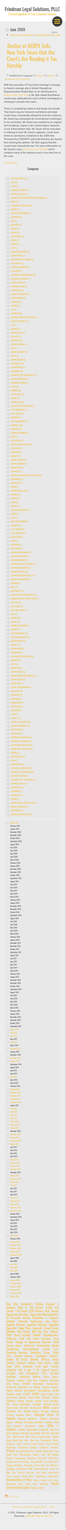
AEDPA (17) (15, 202)
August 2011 (14, 1182)
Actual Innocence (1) (19, 194)
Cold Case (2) (16, 271)
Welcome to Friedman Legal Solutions (29, 1507)
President (54, 1447)
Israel (18, 1394)
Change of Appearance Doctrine (33, 1342)
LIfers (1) (14, 541)
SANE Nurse (53, 1458)
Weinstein (34, 1488)
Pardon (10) (16, 618)
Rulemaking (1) (17, 707)
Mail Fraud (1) (16, 549)
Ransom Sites (48, 1451)
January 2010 (14, 1242)
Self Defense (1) (17, 730)
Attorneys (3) (16, 217)
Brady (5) (15, 241)
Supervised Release (41, 1469)
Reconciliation (25, 1455)
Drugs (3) (15, 356)
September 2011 (15, 1179)
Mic (19, 1411)
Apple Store (24, 1328)
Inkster (9, 1391)
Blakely (54, 1331)
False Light (41, 1366)
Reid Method (52, 1455)
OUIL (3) (14, 614)
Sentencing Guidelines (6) (21, 738)
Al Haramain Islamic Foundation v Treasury (32, 1318)
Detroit (34, 1359)
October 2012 (14, 1138)
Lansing (20, 1401)
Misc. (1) (14, 587)
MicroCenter (30, 1426)
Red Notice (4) (16, 695)
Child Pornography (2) (20, 252)
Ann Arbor (52, 1321)
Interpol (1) (15, 499)
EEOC (17, 1366)
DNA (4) (14, 348)
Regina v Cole (39, 1455)
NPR (27, 1437)
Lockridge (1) (16, 545)
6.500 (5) (14, 187)
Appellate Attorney (37, 1325)
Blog (52, 1507)
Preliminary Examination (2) (22, 657)
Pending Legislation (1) (20, 626)
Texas (14, 1473)
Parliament (10, 1444)
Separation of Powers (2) (21, 741)
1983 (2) (14, 183)
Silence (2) (15, 753)
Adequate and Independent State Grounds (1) (29, 198)
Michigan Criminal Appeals (21, 35)
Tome (38, 1473)
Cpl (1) (13, 310)
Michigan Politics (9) (19, 572)
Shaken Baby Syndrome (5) (21, 749)
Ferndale (10, 1373)
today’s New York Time (16, 95)
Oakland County (44, 1437)
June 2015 (13, 1036)
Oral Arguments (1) (19, 610)
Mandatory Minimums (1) (21, 553)
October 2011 (14, 1176)
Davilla (11, 1359)
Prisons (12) (16, 661)
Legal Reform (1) (17, 530)
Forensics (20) (17, 426)
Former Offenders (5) (19, 433)
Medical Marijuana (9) (20, 557)
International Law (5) (19, 491)
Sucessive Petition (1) (19, 776)
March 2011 (14, 1198)
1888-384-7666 (32, 1516)
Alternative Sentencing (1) (21, 206)
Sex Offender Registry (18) (21, 745)
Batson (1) (15, 229)
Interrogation (30, 1391)
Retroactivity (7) (18, 703)
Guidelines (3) (16, 452)
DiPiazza (45, 1359)
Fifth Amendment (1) (19, 410)
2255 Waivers (36, 1311)
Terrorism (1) (16, 792)
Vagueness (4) (16, 795)
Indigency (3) (16, 472)
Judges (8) (15, 506)
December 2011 (15, 1169)
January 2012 (14, 1166)
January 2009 (14, 1280)
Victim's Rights (27, 1477)
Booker (37, 1335)
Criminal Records (23, 1356)
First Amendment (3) (19, 422)
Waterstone (44, 1484)
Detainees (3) (16, 337)
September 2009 (42, 35)
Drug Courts (44, 1363)
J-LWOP (26, 1394)
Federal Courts (50, 1370)
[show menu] (57, 21)
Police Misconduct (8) (20, 637)
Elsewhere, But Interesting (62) (23, 375)
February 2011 (15, 1201)
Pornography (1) (18, 649)
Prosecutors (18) (18, 680)
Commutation (31, 1349)
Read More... (12, 163)
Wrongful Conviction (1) (21, 815)
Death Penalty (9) (18, 333)
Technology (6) (17, 788)
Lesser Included (50, 1401)
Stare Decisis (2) (17, 765)
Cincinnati (29, 1345)
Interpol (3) (15, 495)
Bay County (23, 1331)
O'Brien (34, 1437)
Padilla (55, 1440)
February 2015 (15, 1049)
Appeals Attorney (15, 1325)
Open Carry (34, 1440)
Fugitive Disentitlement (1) (21, 445)
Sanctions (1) (16, 711)
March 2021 (14, 823)
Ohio (26, 1440)
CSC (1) (13, 325)
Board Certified (22, 1335)
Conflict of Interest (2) (20, 294)
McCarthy (24, 1408)
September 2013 (15, 1102)
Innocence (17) (17, 483)
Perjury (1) (15, 630)
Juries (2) (14, 514)
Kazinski (47, 1398)
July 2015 (13, 1033)
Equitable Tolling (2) (19, 383)
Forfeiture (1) (16, 429)
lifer (8, 1404)
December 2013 (15, 1093)
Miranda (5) (15, 583)
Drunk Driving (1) (18, 360)
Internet (18, 1391)
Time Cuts (30, 1473)
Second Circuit (12, 1462)
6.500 (50, 1307)
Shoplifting (10, 1469)
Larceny (29, 1401)
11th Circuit (21, 1311)
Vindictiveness (40, 1477)
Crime (47, 1352)
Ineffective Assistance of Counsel (23, 1387)
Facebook (28, 1366)
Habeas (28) (15, 456)
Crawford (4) (16, 314)
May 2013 (13, 1115)
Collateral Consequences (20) (23, 275)
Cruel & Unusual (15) (19, 321)
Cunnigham (41, 1356)
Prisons (10, 1451)
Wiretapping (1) (17, 811)
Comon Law (50, 1349)
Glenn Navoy (51, 1377)
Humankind (38, 1384)
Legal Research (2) (18, 533)
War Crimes (53, 1480)
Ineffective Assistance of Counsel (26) (26, 476)
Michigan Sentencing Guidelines (29, 1422)
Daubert (54, 1356)
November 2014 (15, 1058)
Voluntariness (53, 1477)
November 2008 (15, 1287)
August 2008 (14, 1296)
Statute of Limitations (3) (21, 768)
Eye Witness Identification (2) (22, 406)
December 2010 (15, 1208)
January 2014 (14, 1089)
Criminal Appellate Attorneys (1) (24, 318)
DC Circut (21, 1359)
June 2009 (13, 1264)
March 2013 (14, 1122)
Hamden (43, 1380)
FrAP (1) (14, 437)
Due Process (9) (17, 364)
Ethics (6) (15, 387)
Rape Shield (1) (17, 691)
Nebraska (25, 1433)
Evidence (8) (16, 391)
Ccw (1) (14, 248)
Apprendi (37, 1328)
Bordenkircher (50, 1335)
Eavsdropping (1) (18, 368)
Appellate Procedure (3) (20, 214)
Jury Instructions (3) (19, 522)
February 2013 (15, 1125)
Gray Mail (32, 1380)
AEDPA (51, 76)
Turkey (44, 1473)
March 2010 (14, 1236)
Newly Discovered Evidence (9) (23, 595)
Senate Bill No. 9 (51, 1462)
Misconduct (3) (17, 591)
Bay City (12, 1304)
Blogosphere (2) (17, 237)
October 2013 (14, 1099)
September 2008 (16, 1293)
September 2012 (15, 1141)
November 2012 (15, 1134)
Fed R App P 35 (29, 1370)
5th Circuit (36, 1307)
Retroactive (31, 1458)
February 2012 (15, 1163)
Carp (21, 1338)
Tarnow (52, 1469)
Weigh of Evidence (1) (19, 807)
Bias (46, 1331)
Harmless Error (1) (19, 464)
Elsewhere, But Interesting (17, 79)
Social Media (21, 1469)
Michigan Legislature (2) (21, 568)
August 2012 (14, 1144)
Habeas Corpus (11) (18, 460)
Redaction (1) (16, 699)
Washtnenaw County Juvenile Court (21, 1484)
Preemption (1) (17, 653)
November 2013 (15, 1096)
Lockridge (36, 1404)
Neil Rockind (35, 1433)
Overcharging (46, 1440)
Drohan (32, 1363)
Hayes (16, 1384)
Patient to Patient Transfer (34, 1444)
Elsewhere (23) (17, 372)
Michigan (45, 1411)
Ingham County (50, 1387)
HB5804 (26, 1384)
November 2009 (15, 1248)
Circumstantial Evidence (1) (22, 260)
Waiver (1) (15, 799)
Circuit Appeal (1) (18, 256)
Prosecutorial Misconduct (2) (23, 676)
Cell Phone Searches (39, 1338)
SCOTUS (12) (15, 718)
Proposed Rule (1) (18, 672)
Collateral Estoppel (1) (20, 279)
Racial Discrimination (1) (21, 688)
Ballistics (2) (16, 225)
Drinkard (21, 1363)
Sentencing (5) (17, 734)
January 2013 (14, 1128)
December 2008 (15, 1283)
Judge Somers (47, 1394)
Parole (19, 1444)
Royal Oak (42, 1458)
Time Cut (21, 1473)
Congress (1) (16, 302)
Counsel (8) (15, 306)
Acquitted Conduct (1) (20, 190)
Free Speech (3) (17, 441)
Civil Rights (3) (17, 264)
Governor (10, 1380)
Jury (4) (14, 518)
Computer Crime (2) (19, 287)
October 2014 (14, 1061)
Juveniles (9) (16, 526)
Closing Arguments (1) (20, 268)
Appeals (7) (15, 210)
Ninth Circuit (18, 1437)
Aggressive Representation (44, 1314)
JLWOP (35, 1394)
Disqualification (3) (19, 345)
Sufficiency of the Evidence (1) (23, 780)
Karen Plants (34, 1398)
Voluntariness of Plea (18, 1480)
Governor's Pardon (32, 1304)
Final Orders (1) (17, 414)
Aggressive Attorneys (17, 1314)
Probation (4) (16, 668)
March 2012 (14, 1160)
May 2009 (13, 1268)
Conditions (35, 1352)
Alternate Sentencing (30, 1321)
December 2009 (15, 1245)
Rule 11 (22, 1307)
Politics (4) (15, 645)
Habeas (39, 76)
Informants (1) (17, 479)
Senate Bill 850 (37, 1462)
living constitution (21, 1404)
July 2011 (13, 1185)
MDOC (46, 1407)
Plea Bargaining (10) (19, 634)
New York (46, 1433)
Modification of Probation (37, 1430)
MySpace (15, 1433)
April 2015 (13, 1042)
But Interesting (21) (19, 179)
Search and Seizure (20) (20, 722)
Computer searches (16, 1352)
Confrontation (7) (18, 298)
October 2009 (15, 1252)
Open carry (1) (17, 607)
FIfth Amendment (28, 1373)
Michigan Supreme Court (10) (23, 576)
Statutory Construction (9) (22, 772)
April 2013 (13, 1118)
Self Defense (24, 1462)
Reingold (9, 1458)
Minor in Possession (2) (20, 580)
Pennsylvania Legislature (27, 1447)
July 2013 (13, 1109)
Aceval (54, 1311)
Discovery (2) (16, 341)
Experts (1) (15, 399)
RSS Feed (13, 1496)
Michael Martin (31, 1411)
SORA (30, 1469)
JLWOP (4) (14, 503)
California (11, 1338)
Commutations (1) (18, 283)
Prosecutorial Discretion (25, 1451)
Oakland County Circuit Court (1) (25, 599)
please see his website (35, 149)
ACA (47, 1311)
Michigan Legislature (27, 1419)
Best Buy (37, 1331)
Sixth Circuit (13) (18, 757)
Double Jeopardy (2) (19, 352)
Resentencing (20, 1458)
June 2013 (13, 1112)
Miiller (41, 1426)
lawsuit (38, 1401)
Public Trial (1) (17, 684)
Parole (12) (15, 622)
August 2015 (14, 1030)
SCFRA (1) (14, 715)
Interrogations (44, 1391)
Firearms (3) (16, 418)
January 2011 (14, 1204)
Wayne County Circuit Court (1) (24, 803)
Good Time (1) (16, 449)
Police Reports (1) (18, 641)
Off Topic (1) (16, 603)
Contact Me (47, 1516)
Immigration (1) (17, 468)
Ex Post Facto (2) (17, 395)
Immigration (52, 1384)
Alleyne (10, 1321)
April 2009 (14, 1271)
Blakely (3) (15, 233)
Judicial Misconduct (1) (20, 510)
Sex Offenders (52, 1465)
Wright (41, 1488)
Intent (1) (14, 487)
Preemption (43, 1447)
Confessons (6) (17, 291)
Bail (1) (14, 221)
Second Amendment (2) (20, 726)
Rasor (15, 1455)
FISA (44, 1373)
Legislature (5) (17, 537)
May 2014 (13, 1077)
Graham (21, 1380)
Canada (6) (15, 244)
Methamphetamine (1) (19, 560)
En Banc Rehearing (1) (20, 379)
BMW (9, 1335)
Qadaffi (38, 1451)
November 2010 (15, 1211)
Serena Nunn (40, 1465)
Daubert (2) (15, 329)
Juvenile (22, 1398)
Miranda (21, 1430)
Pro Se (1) (15, 664)
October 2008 (15, 1290)
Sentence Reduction (14, 1465)
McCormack (35, 1408)
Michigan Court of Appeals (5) (23, 564)
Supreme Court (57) (19, 784)
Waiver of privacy (40, 1480)
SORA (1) (14, 761)
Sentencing (28, 1465)
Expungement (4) (17, 402)
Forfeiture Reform (30, 1377)
